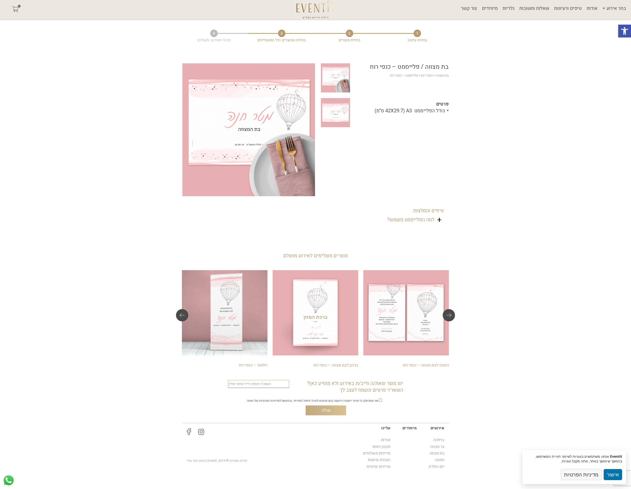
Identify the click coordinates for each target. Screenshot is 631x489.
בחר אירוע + (614, 8)
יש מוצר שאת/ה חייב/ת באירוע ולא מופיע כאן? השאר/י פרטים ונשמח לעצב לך (355, 386)
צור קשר (469, 8)
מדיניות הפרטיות (581, 474)
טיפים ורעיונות (568, 8)
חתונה (439, 460)
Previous (182, 315)
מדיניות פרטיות (378, 467)
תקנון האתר (381, 447)
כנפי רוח (427, 75)
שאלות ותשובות (534, 8)
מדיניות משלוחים (376, 453)
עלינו (385, 428)
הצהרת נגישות (379, 460)
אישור (613, 474)
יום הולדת (436, 467)
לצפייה (406, 317)
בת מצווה (442, 75)
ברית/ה (438, 440)
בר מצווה (437, 447)
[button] (624, 31)
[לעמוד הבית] (315, 10)
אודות (592, 8)
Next (449, 315)
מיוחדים (490, 8)
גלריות (508, 8)
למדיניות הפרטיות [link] (270, 401)
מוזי (189, 460)
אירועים (437, 428)
